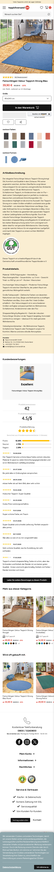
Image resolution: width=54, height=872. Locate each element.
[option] (27, 2)
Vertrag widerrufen (20, 820)
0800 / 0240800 (27, 730)
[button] (39, 115)
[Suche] (48, 14)
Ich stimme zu (43, 867)
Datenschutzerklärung (12, 867)
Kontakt (37, 819)
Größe (5, 94)
